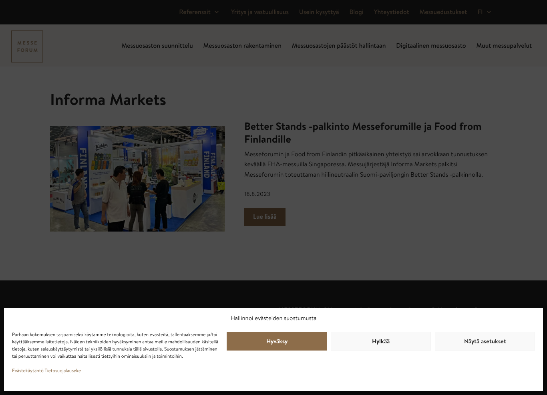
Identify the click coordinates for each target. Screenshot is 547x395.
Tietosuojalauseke (63, 371)
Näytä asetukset (485, 342)
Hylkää (381, 342)
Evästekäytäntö (28, 371)
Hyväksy (277, 342)
